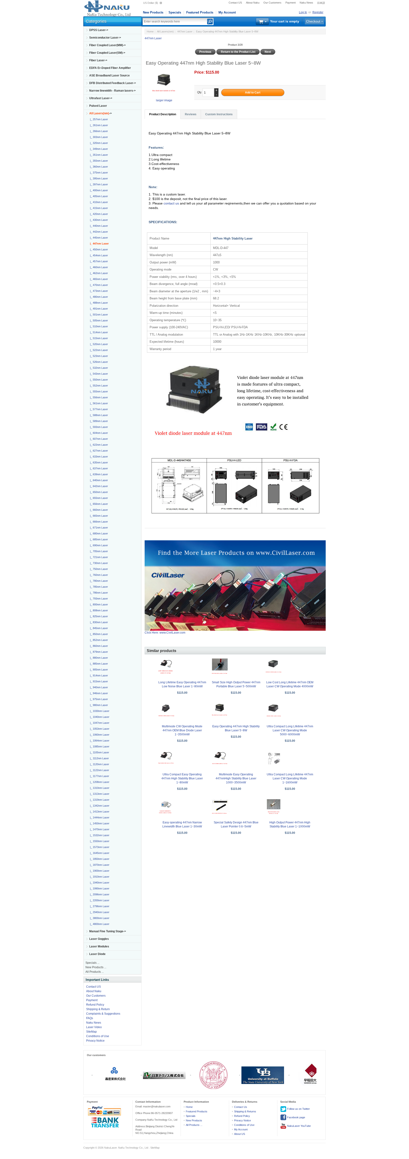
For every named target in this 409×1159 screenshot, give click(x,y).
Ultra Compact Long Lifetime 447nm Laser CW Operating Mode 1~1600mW (290, 778)
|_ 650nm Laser (98, 492)
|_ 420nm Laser (98, 214)
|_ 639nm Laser (98, 474)
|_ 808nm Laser (98, 610)
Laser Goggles (99, 939)
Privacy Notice (95, 1040)
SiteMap (91, 1031)
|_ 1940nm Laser (99, 882)
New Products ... (95, 967)
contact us (172, 203)
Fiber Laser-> (98, 60)
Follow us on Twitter (298, 1108)
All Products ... (94, 971)
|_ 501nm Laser (98, 314)
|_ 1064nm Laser (99, 740)
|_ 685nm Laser (98, 539)
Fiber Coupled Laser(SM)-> (107, 52)
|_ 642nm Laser (98, 486)
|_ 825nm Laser (98, 616)
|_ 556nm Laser (98, 397)
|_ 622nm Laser (98, 444)
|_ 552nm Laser (98, 385)
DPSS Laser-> (98, 30)
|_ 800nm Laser (98, 604)
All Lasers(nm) (165, 31)
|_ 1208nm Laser (99, 782)
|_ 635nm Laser (98, 462)
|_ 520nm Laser (98, 344)
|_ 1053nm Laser (99, 728)
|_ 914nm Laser (98, 675)
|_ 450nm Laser (98, 249)
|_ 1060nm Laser (99, 734)
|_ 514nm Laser (98, 332)
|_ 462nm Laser (98, 273)
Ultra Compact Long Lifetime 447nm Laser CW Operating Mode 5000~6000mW (290, 730)
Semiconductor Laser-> (105, 37)
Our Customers (272, 2)
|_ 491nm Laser (98, 308)
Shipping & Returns (245, 1111)
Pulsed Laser (98, 105)
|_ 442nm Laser (98, 231)
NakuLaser (110, 1147)
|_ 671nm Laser (98, 527)
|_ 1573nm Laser (99, 847)
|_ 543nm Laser (98, 373)
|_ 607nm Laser (98, 438)
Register (317, 12)
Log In (303, 12)
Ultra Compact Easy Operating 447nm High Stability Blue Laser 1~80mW (182, 778)
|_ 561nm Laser (98, 403)
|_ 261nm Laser (98, 125)
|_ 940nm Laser (98, 687)
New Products (153, 12)
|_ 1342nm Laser (99, 805)
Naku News (306, 2)
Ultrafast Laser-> (100, 98)
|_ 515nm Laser (98, 338)
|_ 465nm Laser (98, 279)
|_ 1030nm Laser (99, 711)
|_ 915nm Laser (98, 681)
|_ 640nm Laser (98, 480)
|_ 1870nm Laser (99, 864)
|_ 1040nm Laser (99, 716)
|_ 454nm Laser (98, 255)
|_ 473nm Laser (98, 290)
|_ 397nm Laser (98, 184)
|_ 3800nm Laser (99, 918)
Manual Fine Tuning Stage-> (107, 931)
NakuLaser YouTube (298, 1125)
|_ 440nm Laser (98, 225)
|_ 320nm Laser (98, 143)
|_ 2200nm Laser (99, 900)
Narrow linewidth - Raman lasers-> (112, 90)
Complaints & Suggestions (103, 1013)
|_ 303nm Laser (98, 137)
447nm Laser (184, 31)
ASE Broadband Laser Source (109, 75)
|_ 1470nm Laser (99, 829)
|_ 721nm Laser (98, 557)
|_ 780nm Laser (98, 580)
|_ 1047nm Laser (99, 722)
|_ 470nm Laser (98, 285)
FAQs (89, 1018)
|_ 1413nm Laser (99, 811)
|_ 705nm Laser (98, 551)
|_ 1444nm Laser (99, 817)
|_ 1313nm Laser (99, 793)
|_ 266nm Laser (98, 131)
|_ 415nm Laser (98, 208)
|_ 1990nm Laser (99, 888)
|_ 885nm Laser (98, 663)
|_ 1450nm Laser (99, 823)
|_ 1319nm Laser (99, 799)
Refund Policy (95, 1004)
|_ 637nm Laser (98, 468)
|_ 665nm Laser (98, 515)
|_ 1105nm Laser (99, 752)
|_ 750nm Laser (98, 569)
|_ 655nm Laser (98, 498)
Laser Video (94, 1027)
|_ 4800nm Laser (99, 924)
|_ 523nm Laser (98, 356)
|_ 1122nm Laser (99, 770)
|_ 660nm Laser (98, 509)
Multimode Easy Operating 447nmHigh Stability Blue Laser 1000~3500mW (236, 778)
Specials (175, 12)
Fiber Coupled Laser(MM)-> (107, 45)
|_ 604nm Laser (98, 432)
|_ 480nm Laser (98, 296)
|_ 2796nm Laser (99, 906)
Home (150, 31)
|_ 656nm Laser (98, 503)
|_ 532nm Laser (98, 367)
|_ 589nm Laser (98, 421)
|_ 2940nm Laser (99, 912)
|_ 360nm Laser (98, 166)
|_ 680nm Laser (98, 533)
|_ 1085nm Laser (99, 746)
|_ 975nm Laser (98, 699)
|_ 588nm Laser (98, 415)
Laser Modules (99, 946)
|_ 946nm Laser (98, 693)
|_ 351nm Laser (98, 154)
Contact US (235, 2)
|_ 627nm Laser (98, 450)
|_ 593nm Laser (98, 427)
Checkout (313, 21)
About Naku (252, 2)
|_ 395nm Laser (98, 178)
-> (100, 113)
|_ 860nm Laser (98, 645)
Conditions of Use (97, 1036)
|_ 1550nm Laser (99, 841)
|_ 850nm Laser (98, 634)
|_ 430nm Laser (98, 219)
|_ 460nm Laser (98, 267)
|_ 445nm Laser (98, 237)
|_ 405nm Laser (98, 196)
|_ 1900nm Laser (99, 870)
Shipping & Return (98, 1009)
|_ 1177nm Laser (99, 776)
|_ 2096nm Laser (99, 894)
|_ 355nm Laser (98, 160)
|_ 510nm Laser (98, 326)
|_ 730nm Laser (98, 563)
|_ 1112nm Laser (99, 758)
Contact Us (240, 1107)
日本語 (321, 2)
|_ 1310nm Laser (99, 787)
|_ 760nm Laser (98, 574)
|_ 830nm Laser (98, 622)
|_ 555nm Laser (98, 391)
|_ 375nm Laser (98, 172)
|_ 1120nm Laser (99, 764)
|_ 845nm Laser (98, 628)
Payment (290, 2)
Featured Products (199, 12)
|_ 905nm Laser (98, 669)
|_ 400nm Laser (98, 190)
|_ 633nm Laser (98, 456)
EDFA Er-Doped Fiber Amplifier (110, 68)
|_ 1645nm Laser (99, 853)
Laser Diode (97, 954)
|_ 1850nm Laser (99, 858)
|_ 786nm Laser (98, 592)
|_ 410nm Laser (98, 202)
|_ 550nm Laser (98, 379)
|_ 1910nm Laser (99, 876)
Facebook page (295, 1117)
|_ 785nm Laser (98, 586)
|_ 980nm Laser (98, 705)
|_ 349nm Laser (98, 148)
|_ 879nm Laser (98, 651)
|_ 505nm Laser (98, 320)
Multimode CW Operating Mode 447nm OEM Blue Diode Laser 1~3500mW (182, 730)
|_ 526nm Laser (98, 361)
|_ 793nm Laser (98, 598)
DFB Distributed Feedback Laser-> (112, 83)
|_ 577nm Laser (98, 409)
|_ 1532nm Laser (99, 835)
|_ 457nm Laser (98, 261)
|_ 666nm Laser (98, 521)
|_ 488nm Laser (98, 302)
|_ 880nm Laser (98, 657)
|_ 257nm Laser (98, 119)
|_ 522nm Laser (98, 350)
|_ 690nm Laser (98, 545)
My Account (227, 12)
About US (239, 1133)
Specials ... (92, 962)
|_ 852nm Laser (98, 640)
